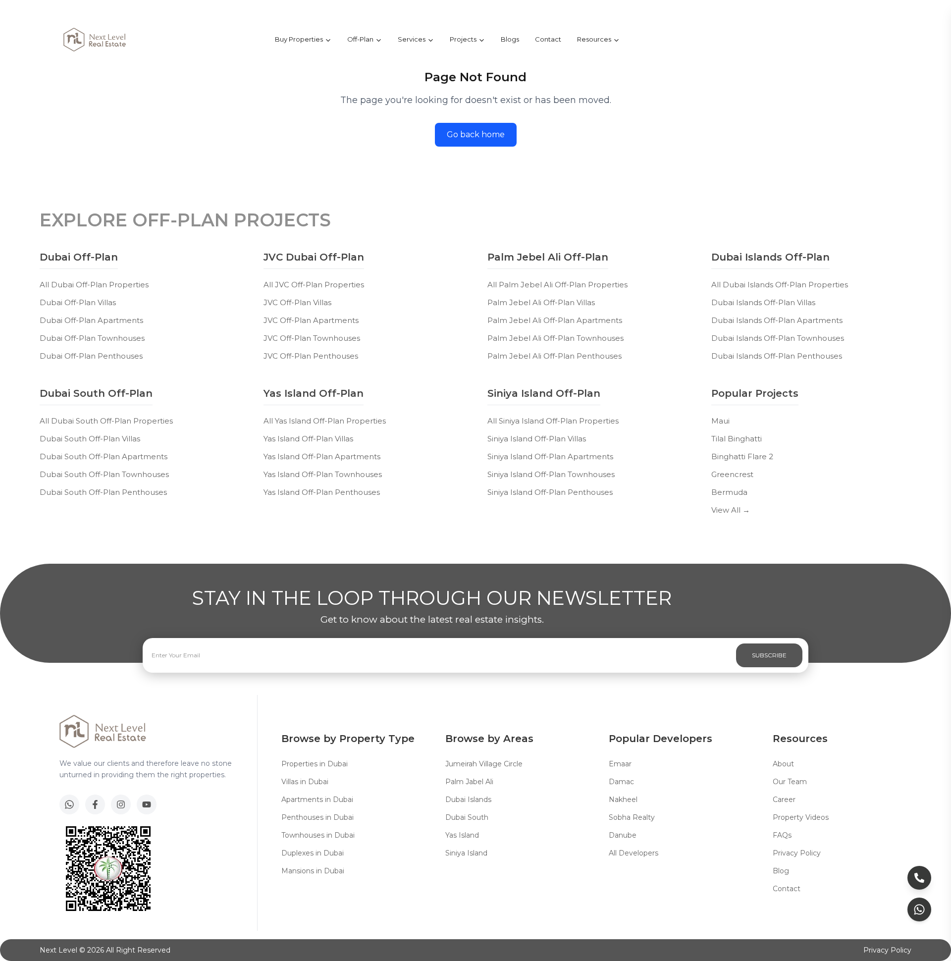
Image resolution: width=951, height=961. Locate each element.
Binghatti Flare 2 (742, 456)
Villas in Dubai (304, 781)
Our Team (790, 781)
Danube (622, 835)
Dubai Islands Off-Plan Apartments (777, 320)
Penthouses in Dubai (317, 817)
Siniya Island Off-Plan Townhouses (551, 474)
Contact (548, 39)
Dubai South (466, 817)
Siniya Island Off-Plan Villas (536, 438)
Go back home (476, 134)
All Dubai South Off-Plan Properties (106, 421)
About (783, 763)
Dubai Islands (468, 799)
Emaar (620, 763)
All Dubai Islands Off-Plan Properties (779, 284)
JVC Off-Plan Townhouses (312, 338)
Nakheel (623, 799)
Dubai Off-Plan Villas (78, 302)
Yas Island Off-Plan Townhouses (323, 474)
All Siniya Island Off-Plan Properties (553, 421)
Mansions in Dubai (312, 870)
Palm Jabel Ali (469, 781)
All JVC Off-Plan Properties (314, 284)
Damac (621, 781)
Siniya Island (466, 853)
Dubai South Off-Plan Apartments (103, 456)
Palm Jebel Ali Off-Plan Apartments (554, 320)
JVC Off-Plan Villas (297, 302)
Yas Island (462, 835)
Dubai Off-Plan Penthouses (91, 356)
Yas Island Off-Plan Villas (308, 438)
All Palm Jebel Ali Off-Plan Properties (557, 284)
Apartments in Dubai (317, 799)
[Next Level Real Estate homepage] (94, 39)
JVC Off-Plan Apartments (311, 320)
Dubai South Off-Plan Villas (90, 438)
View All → (730, 510)
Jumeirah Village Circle (484, 763)
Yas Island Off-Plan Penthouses (322, 492)
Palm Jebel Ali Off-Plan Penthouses (554, 356)
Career (784, 799)
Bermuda (729, 492)
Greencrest (732, 474)
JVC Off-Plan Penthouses (311, 356)
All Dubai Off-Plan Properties (94, 284)
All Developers (633, 853)
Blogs (510, 39)
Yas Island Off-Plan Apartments (322, 456)
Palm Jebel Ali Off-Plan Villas (541, 302)
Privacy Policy (797, 853)
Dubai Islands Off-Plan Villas (763, 302)
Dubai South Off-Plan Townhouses (104, 474)
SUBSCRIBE (769, 655)
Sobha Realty (632, 817)
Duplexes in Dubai (312, 853)
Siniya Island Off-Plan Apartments (550, 456)
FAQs (782, 835)
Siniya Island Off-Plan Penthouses (550, 492)
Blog (781, 870)
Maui (720, 421)
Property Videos (801, 817)
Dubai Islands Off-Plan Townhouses (777, 338)
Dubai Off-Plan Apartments (91, 320)
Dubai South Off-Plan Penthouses (103, 492)
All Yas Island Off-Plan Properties (325, 421)
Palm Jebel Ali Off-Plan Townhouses (555, 338)
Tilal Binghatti (736, 438)
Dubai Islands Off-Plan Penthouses (776, 356)
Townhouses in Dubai (318, 835)
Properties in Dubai (314, 763)
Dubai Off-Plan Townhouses (92, 338)
